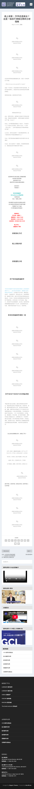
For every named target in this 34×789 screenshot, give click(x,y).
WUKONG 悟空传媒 (7, 702)
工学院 (24, 460)
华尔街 (8, 456)
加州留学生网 (6, 664)
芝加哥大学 (18, 460)
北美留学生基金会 (7, 671)
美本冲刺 (18, 464)
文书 (8, 451)
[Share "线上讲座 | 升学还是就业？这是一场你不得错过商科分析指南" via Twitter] (9, 540)
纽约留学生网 (6, 660)
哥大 (13, 460)
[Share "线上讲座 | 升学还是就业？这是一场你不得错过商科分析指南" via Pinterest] (18, 540)
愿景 (14, 464)
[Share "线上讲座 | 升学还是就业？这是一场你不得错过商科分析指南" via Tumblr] (15, 540)
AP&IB (25, 453)
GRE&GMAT (20, 453)
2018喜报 (9, 464)
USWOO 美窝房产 (6, 694)
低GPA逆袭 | (19, 456)
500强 (13, 456)
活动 (21, 24)
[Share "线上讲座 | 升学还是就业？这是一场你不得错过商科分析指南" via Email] (15, 543)
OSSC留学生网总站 (8, 652)
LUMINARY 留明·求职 (7, 691)
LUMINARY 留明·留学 (7, 687)
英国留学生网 (6, 668)
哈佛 (9, 460)
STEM (13, 453)
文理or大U (24, 464)
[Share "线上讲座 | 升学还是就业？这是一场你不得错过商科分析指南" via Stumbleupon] (28, 540)
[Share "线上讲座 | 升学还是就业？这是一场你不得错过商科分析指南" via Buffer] (24, 540)
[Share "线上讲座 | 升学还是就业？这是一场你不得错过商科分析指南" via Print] (18, 543)
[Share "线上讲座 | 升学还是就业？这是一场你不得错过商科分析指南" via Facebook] (6, 540)
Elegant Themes (13, 785)
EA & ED (9, 453)
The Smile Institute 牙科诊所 (9, 706)
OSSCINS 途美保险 (6, 698)
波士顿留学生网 (7, 656)
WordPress (28, 785)
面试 (11, 451)
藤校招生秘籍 (17, 451)
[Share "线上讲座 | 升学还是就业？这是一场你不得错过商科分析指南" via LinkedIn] (21, 540)
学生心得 (25, 456)
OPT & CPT (25, 451)
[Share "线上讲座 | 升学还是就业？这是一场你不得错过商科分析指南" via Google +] (12, 540)
